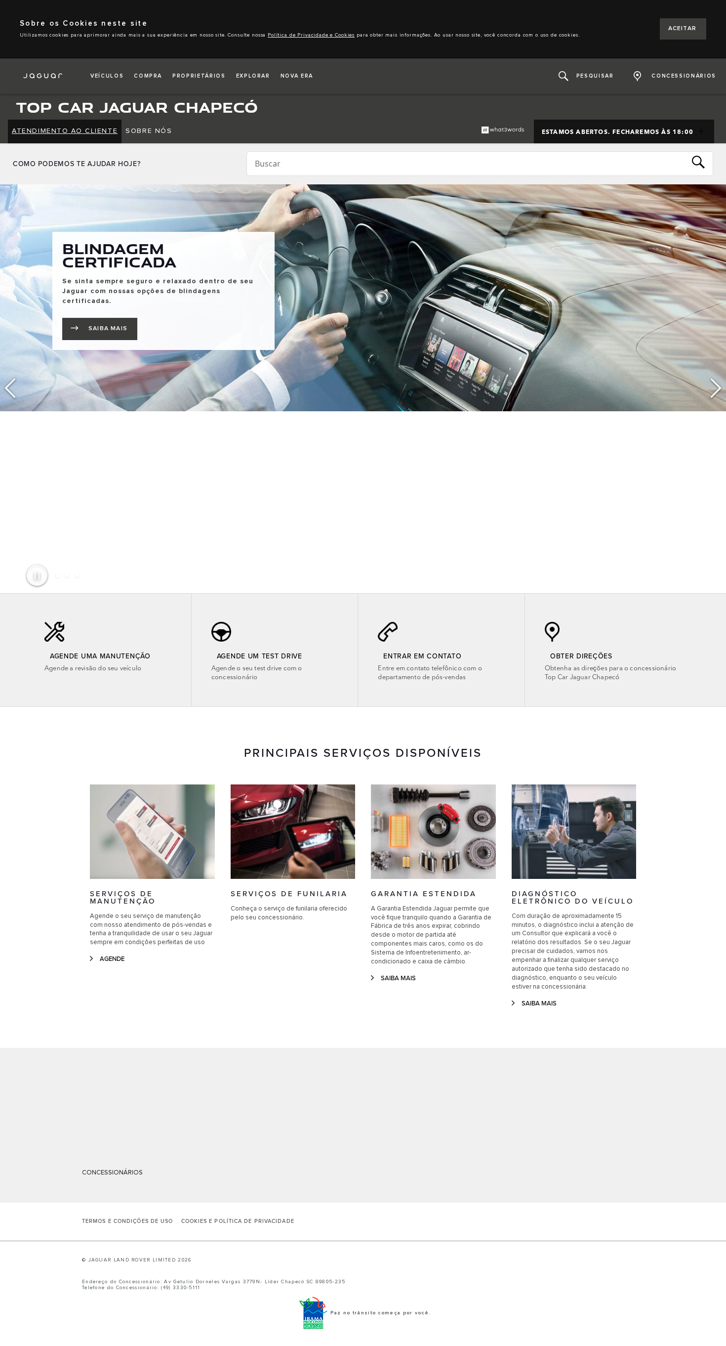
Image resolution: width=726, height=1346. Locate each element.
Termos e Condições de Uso (127, 1221)
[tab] (57, 575)
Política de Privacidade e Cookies (311, 35)
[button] (106, 76)
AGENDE (112, 959)
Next (716, 388)
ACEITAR (682, 29)
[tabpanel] (363, 297)
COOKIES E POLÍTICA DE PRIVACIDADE (237, 1221)
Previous (10, 388)
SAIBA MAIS (112, 331)
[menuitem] (64, 131)
